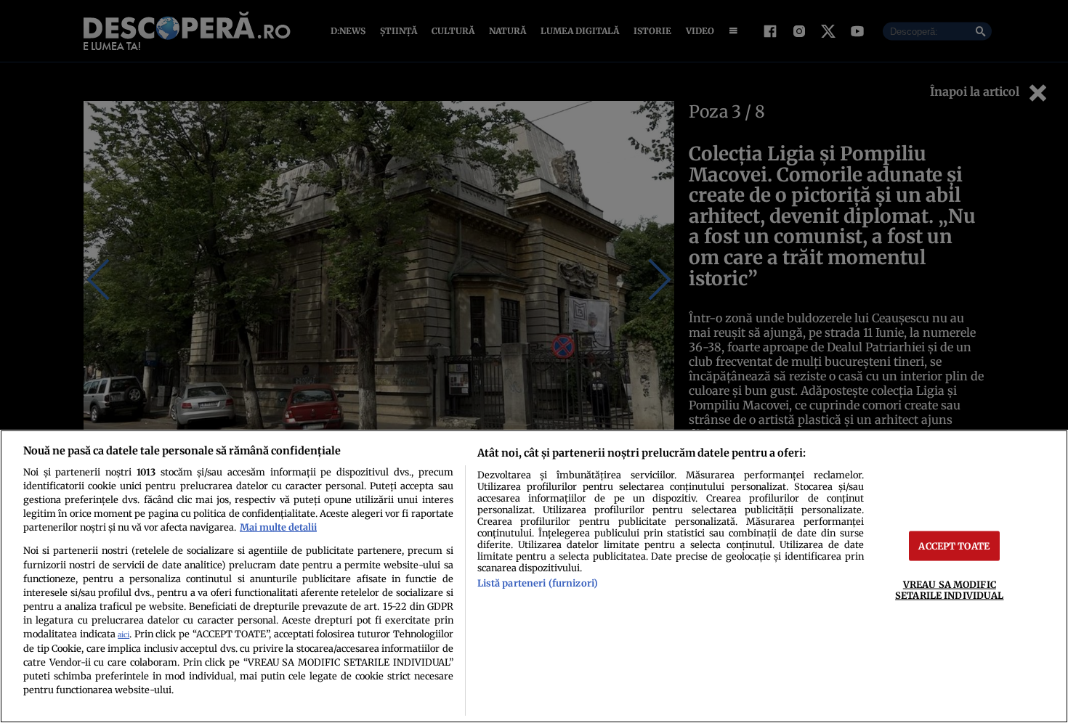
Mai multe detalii (278, 527)
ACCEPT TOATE (954, 546)
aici (123, 635)
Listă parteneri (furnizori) (537, 583)
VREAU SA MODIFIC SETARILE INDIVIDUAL (949, 590)
